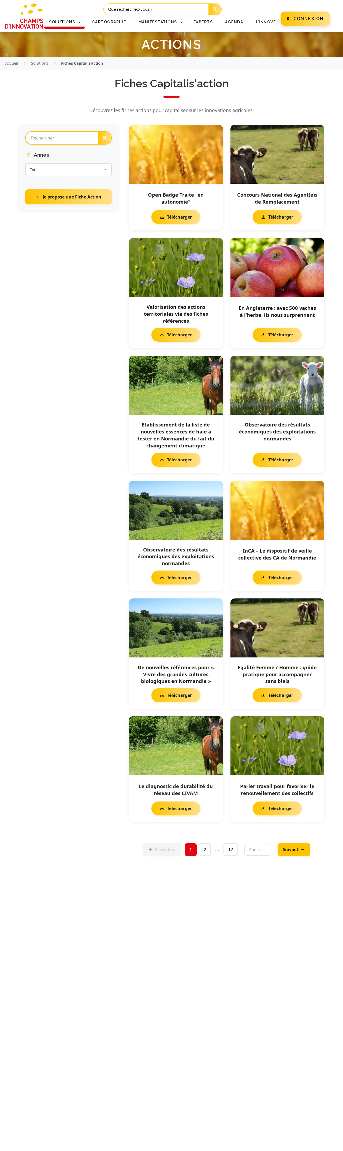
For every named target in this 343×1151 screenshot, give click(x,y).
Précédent (165, 849)
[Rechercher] (214, 9)
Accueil (11, 63)
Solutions (39, 63)
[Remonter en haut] (330, 1143)
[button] (64, 22)
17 (230, 849)
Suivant (291, 849)
